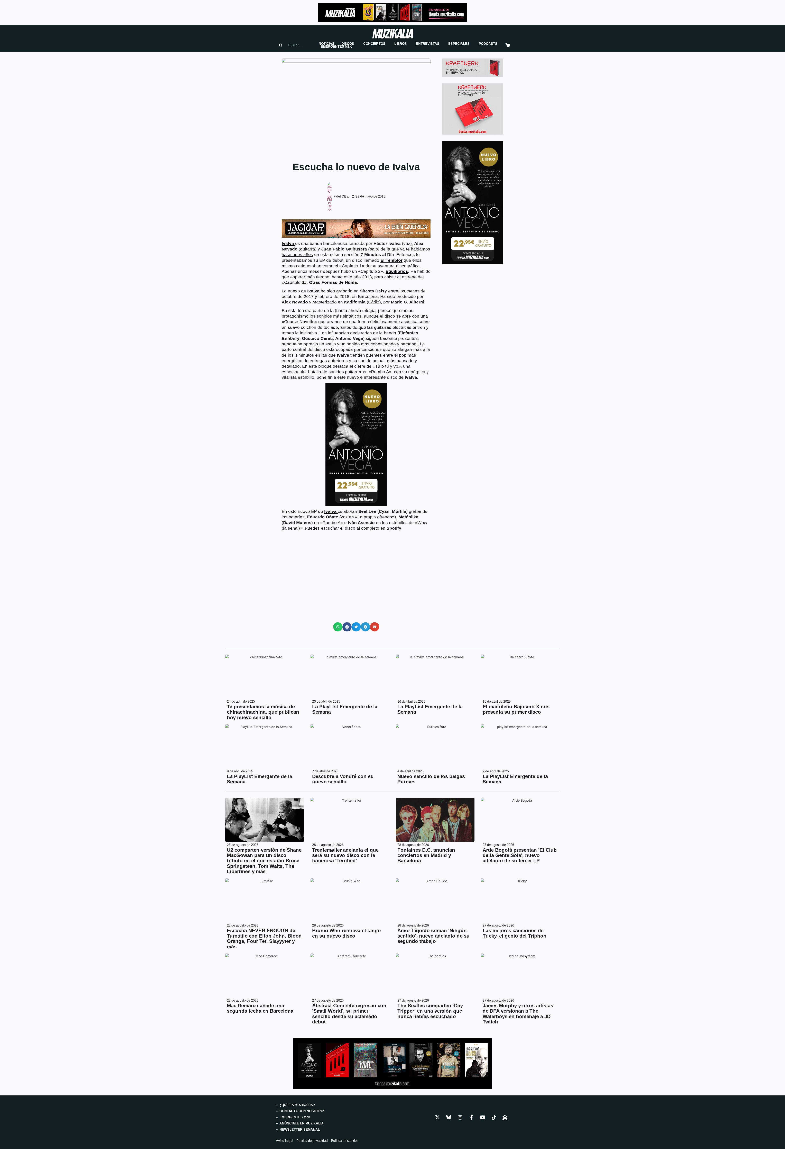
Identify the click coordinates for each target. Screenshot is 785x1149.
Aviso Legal (284, 1140)
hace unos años (297, 254)
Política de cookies (344, 1140)
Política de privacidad (312, 1140)
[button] (326, 43)
